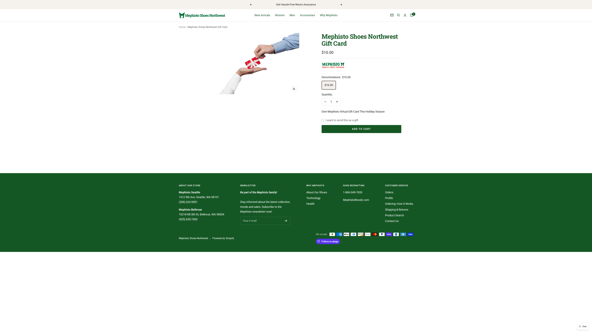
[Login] (405, 15)
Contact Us (392, 221)
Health (310, 203)
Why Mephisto (328, 15)
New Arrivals (262, 15)
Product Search (394, 215)
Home (182, 27)
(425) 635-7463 (188, 219)
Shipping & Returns (396, 209)
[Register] (286, 221)
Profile (389, 198)
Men (292, 15)
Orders (389, 192)
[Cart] (411, 15)
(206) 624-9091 (188, 202)
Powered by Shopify (223, 238)
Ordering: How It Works (399, 203)
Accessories (307, 15)
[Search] (398, 15)
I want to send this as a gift (342, 120)
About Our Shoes (316, 192)
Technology (313, 198)
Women (280, 15)
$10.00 (329, 85)
